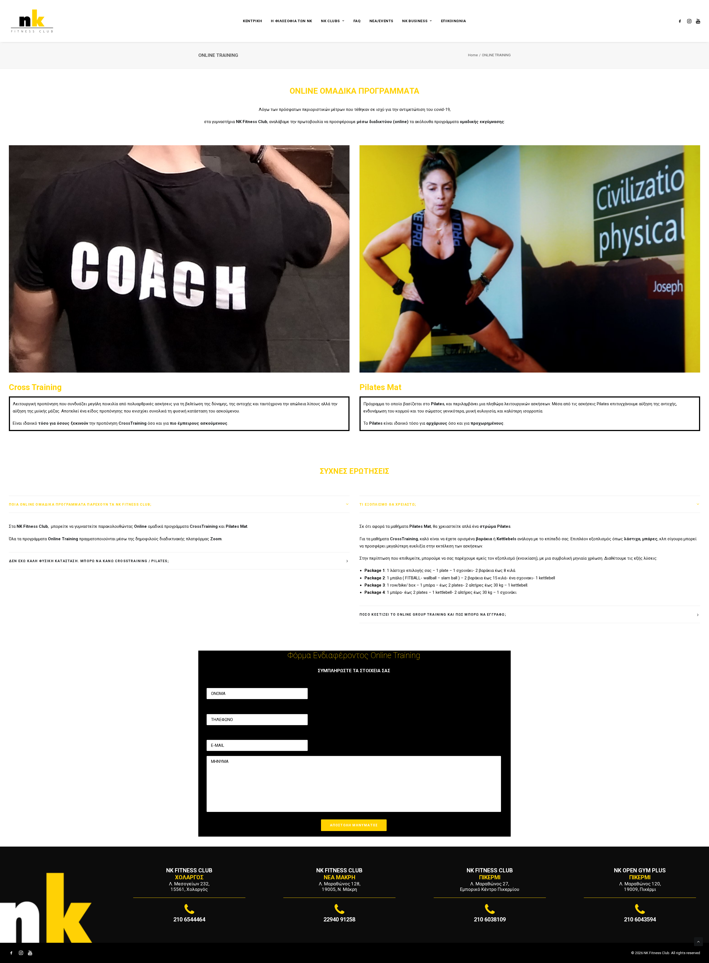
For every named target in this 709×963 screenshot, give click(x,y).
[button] (680, 21)
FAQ (357, 21)
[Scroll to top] (698, 941)
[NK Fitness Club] (32, 20)
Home (473, 55)
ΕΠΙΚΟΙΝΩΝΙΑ (453, 21)
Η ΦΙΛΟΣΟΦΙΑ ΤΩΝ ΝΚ (291, 21)
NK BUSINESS (414, 21)
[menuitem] (252, 21)
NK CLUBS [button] (330, 21)
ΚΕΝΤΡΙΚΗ (252, 21)
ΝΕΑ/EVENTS (381, 21)
